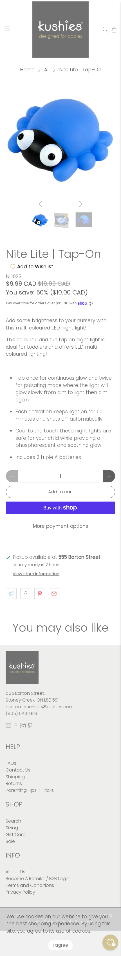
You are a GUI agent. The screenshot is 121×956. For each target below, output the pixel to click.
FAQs (11, 763)
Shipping (15, 776)
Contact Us (18, 770)
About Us (15, 872)
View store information (36, 574)
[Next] (78, 204)
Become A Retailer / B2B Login (38, 878)
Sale (10, 841)
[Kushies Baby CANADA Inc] (60, 29)
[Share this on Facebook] (25, 593)
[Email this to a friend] (54, 593)
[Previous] (43, 204)
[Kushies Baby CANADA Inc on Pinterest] (30, 727)
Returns (14, 783)
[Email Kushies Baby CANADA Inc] (8, 727)
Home (27, 69)
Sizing (12, 828)
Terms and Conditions (30, 885)
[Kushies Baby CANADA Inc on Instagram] (23, 727)
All (47, 69)
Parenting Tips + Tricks (30, 790)
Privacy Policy (20, 892)
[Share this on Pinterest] (39, 593)
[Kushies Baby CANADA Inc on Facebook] (15, 727)
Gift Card (16, 834)
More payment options (60, 526)
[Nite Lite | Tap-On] (60, 140)
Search (13, 821)
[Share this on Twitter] (11, 593)
